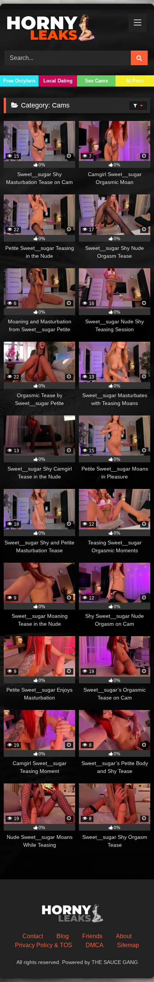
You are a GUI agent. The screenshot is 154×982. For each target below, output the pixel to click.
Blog (62, 936)
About (124, 936)
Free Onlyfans (19, 81)
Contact (32, 936)
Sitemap (128, 945)
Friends (92, 936)
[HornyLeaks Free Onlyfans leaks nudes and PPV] (63, 29)
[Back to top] (131, 959)
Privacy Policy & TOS (43, 945)
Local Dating (58, 81)
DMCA (95, 945)
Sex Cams (96, 81)
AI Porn (135, 81)
